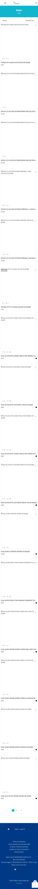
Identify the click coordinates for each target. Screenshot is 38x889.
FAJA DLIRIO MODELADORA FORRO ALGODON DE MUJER (19, 698)
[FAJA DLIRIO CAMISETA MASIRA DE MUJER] (19, 531)
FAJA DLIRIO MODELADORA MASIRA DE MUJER (17, 747)
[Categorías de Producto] (34, 3)
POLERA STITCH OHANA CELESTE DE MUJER (16, 307)
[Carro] (35, 3)
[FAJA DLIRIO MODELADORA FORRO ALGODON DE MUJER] (19, 677)
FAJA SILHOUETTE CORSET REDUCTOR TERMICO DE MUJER (19, 356)
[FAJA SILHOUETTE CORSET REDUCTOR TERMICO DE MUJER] (19, 335)
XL (7, 205)
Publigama (19, 883)
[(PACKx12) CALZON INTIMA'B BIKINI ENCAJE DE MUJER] (19, 90)
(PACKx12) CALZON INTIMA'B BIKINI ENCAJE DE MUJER (19, 111)
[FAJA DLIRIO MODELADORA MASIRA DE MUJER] (19, 726)
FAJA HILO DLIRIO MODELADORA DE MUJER (16, 796)
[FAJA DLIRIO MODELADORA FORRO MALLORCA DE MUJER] (19, 628)
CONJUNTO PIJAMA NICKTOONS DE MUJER (15, 62)
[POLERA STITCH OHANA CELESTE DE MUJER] (19, 286)
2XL (10, 352)
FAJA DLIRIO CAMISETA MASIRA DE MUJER (15, 551)
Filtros (5, 20)
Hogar (19, 13)
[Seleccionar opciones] (34, 59)
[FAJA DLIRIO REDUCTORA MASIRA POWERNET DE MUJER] (19, 579)
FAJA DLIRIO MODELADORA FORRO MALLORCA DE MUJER (19, 649)
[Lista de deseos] (36, 3)
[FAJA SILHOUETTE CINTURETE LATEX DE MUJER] (19, 384)
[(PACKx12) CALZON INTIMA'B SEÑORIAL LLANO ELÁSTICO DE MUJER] (19, 188)
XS (3, 58)
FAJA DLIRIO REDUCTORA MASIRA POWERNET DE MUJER (19, 600)
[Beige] (34, 358)
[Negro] (36, 358)
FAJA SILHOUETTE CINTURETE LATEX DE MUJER (17, 405)
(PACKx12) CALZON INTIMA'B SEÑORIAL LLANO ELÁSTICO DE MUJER (19, 209)
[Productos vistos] (35, 882)
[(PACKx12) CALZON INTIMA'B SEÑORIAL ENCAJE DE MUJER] (19, 237)
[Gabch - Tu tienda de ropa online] (16, 3)
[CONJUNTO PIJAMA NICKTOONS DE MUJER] (19, 42)
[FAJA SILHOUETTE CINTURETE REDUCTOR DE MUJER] (19, 482)
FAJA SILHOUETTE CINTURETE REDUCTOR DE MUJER (19, 503)
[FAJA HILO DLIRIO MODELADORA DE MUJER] (19, 775)
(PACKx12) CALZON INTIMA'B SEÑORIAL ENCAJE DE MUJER (19, 258)
